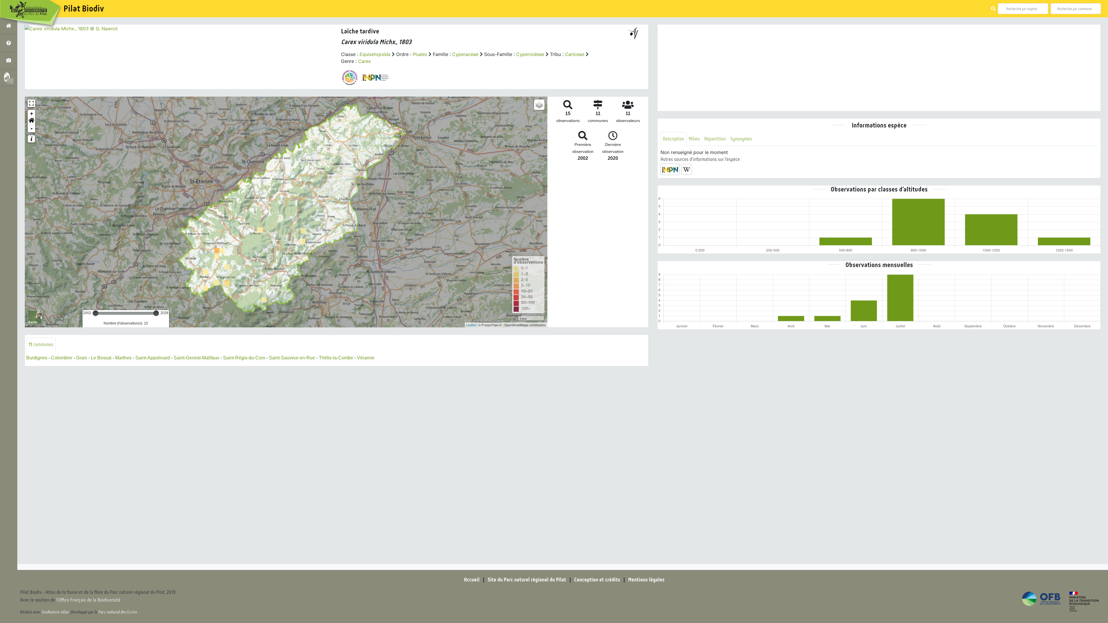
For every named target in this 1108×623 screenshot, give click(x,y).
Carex (364, 61)
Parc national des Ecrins (117, 612)
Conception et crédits (597, 580)
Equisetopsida (375, 54)
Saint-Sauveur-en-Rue (292, 357)
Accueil (472, 580)
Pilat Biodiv (83, 8)
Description (673, 139)
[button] (31, 121)
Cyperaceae (465, 54)
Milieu (694, 139)
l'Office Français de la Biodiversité (88, 600)
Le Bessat (101, 357)
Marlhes (123, 357)
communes (41, 344)
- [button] (31, 128)
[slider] (95, 313)
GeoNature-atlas (55, 612)
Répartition (715, 139)
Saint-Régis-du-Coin (244, 357)
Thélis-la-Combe (336, 357)
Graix (81, 357)
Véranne (366, 357)
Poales (420, 54)
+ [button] (31, 113)
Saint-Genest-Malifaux (196, 357)
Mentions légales (646, 580)
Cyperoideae (530, 54)
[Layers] (539, 105)
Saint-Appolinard (152, 357)
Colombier (61, 357)
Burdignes (36, 357)
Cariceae (574, 54)
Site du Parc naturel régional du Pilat (527, 580)
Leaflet (471, 324)
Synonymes (741, 139)
